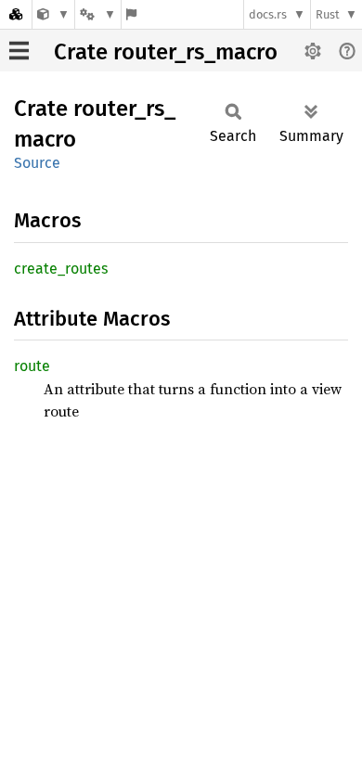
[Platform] (97, 14)
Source (37, 163)
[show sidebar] (19, 50)
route (32, 366)
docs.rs (268, 14)
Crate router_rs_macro (166, 52)
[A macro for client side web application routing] (53, 14)
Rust (328, 14)
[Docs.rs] (16, 14)
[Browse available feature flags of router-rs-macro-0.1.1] (131, 14)
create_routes (61, 268)
